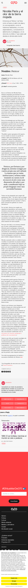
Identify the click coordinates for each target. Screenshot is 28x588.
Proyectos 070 (5, 542)
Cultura (4, 7)
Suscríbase (13, 501)
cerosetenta (12, 40)
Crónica (3, 443)
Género (3, 516)
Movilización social (6, 529)
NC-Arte (9, 83)
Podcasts (4, 538)
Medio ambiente (6, 522)
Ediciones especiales (7, 540)
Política (3, 518)
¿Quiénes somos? (6, 535)
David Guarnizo (7, 365)
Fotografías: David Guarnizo (13, 45)
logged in (10, 415)
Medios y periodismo (7, 524)
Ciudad (3, 527)
